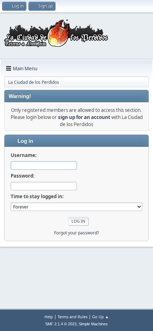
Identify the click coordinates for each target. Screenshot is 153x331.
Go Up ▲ (100, 316)
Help (48, 316)
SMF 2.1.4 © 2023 (60, 324)
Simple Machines (93, 324)
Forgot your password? (76, 233)
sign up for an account (84, 117)
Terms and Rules (73, 316)
